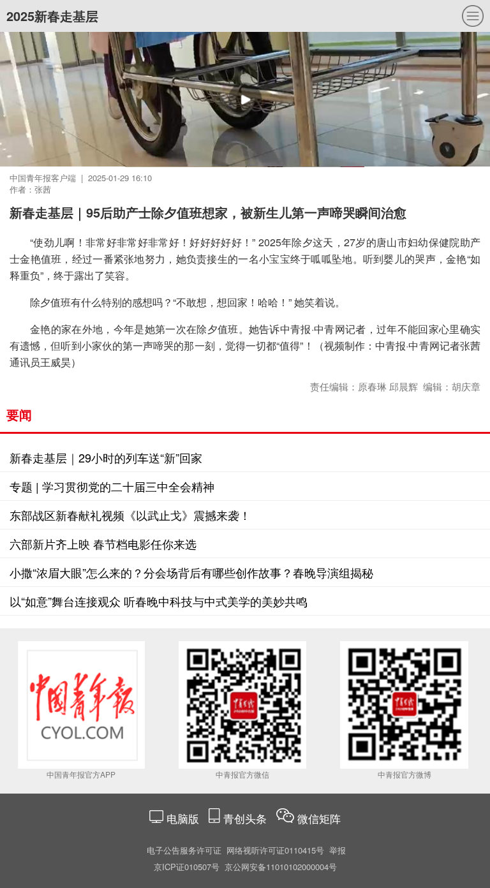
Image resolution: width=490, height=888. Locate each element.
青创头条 (246, 818)
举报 (337, 850)
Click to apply (381, 114)
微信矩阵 (319, 818)
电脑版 (182, 818)
